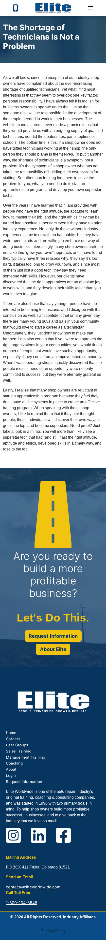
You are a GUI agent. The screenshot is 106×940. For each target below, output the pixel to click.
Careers (13, 739)
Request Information (53, 636)
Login (11, 775)
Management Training (25, 757)
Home (11, 732)
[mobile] (90, 8)
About (11, 769)
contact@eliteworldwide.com (33, 886)
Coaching (14, 763)
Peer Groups (17, 745)
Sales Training (18, 751)
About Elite (53, 649)
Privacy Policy (53, 931)
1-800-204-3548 (21, 902)
